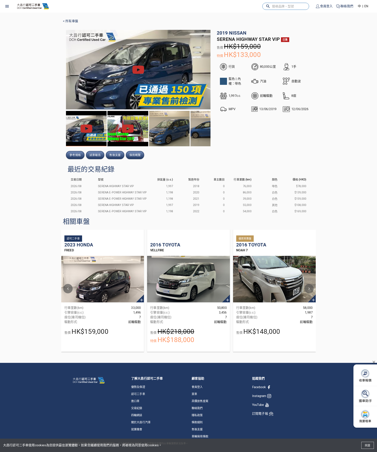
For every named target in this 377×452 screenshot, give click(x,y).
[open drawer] (7, 6)
